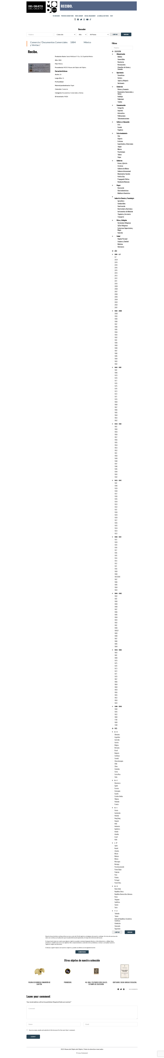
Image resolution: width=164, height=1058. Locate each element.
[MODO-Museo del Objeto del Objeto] (41, 7)
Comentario (82, 952)
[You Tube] (87, 19)
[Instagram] (84, 19)
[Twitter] (81, 19)
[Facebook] (78, 19)
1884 (73, 42)
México (87, 42)
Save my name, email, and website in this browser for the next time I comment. (52, 1030)
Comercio (35, 42)
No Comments (133, 989)
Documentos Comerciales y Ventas (48, 43)
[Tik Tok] (90, 19)
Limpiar (115, 34)
